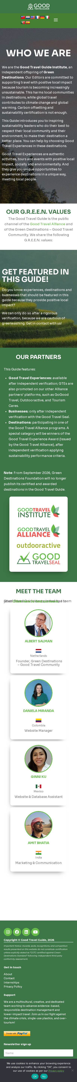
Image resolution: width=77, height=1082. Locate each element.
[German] (42, 17)
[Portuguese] (23, 22)
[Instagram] (8, 932)
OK (35, 1076)
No (44, 1076)
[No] (72, 1070)
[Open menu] (55, 21)
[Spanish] (28, 22)
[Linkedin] (26, 932)
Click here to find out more (35, 601)
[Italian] (47, 17)
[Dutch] (28, 17)
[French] (37, 17)
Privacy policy (56, 1070)
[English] (32, 17)
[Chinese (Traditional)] (23, 17)
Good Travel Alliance (47, 224)
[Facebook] (17, 932)
